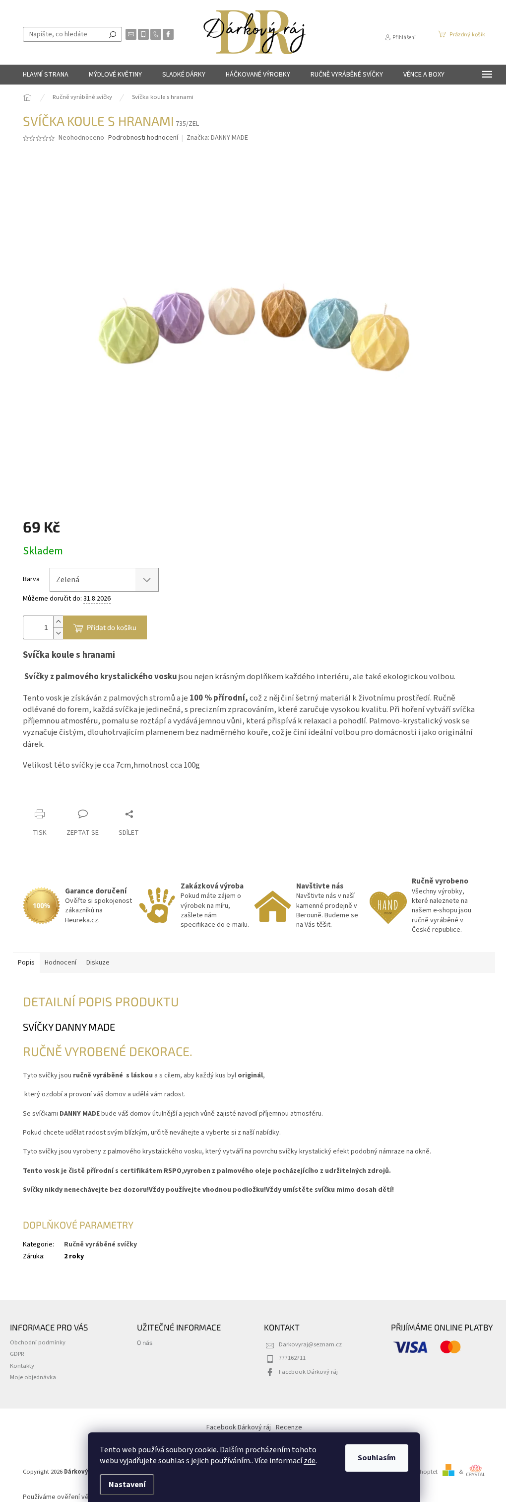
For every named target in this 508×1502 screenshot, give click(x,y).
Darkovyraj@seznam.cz (310, 1344)
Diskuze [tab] (98, 963)
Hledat (112, 34)
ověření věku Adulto (87, 1497)
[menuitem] (45, 75)
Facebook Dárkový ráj (308, 1371)
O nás (144, 1342)
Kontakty (22, 1365)
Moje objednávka (33, 1377)
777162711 (292, 1357)
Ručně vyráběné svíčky (100, 1244)
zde (310, 1460)
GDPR (17, 1353)
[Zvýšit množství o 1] (58, 621)
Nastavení (127, 1484)
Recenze (289, 1427)
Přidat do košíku (111, 627)
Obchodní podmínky (37, 1342)
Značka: (217, 138)
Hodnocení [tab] (60, 963)
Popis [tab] (26, 963)
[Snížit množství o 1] (58, 633)
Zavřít (75, 794)
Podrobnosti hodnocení (143, 138)
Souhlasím (377, 1457)
